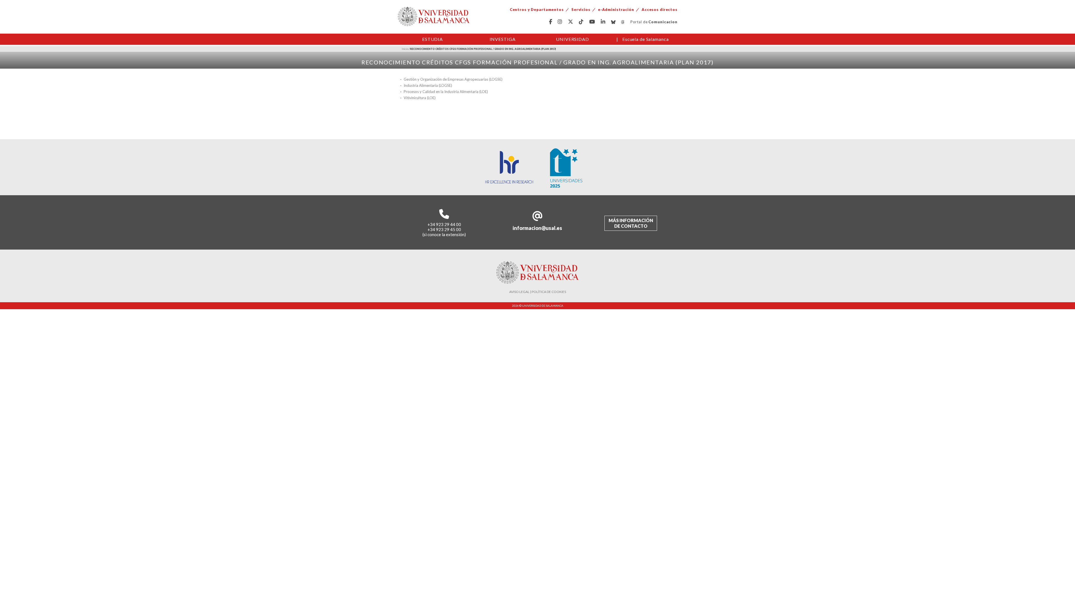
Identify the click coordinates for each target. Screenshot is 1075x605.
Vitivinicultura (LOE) (420, 98)
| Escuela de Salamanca (642, 39)
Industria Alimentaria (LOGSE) (428, 85)
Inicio (405, 48)
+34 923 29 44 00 (444, 224)
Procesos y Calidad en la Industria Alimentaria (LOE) (446, 91)
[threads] (623, 21)
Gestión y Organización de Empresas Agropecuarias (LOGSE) (453, 79)
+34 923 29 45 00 (444, 229)
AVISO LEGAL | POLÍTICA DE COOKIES (537, 292)
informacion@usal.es (537, 228)
